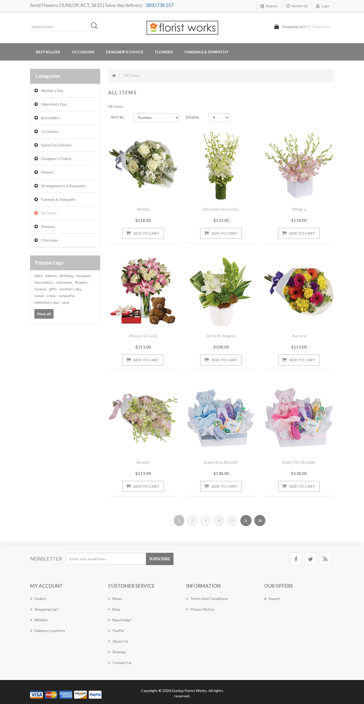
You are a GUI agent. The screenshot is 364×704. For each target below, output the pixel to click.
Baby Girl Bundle (299, 462)
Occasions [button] (83, 52)
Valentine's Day (54, 104)
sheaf (39, 295)
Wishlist (41, 620)
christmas (64, 282)
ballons (51, 275)
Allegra (299, 208)
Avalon (143, 462)
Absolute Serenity (221, 208)
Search (274, 598)
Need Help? (122, 620)
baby (38, 275)
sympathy (66, 295)
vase (65, 302)
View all (44, 313)
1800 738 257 (159, 5)
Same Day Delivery (56, 145)
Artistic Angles (221, 335)
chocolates (44, 282)
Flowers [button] (164, 52)
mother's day (71, 289)
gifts (53, 289)
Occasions (50, 131)
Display (192, 117)
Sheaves (48, 226)
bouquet (83, 275)
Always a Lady (143, 335)
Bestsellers (48, 52)
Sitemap (119, 652)
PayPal (118, 630)
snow (51, 295)
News (117, 598)
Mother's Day (52, 90)
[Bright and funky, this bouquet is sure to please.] (299, 291)
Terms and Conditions (209, 598)
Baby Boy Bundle (221, 462)
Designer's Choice (124, 52)
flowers (81, 282)
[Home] (114, 75)
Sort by (117, 117)
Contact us (122, 662)
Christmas (49, 240)
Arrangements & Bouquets (63, 185)
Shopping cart (46, 609)
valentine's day (46, 302)
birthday (67, 275)
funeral (40, 289)
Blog (116, 609)
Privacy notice (202, 609)
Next (246, 520)
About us (120, 641)
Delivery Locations (49, 630)
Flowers (47, 172)
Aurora (299, 335)
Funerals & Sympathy (206, 52)
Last (259, 520)
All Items (49, 213)
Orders (40, 598)
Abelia (143, 208)
